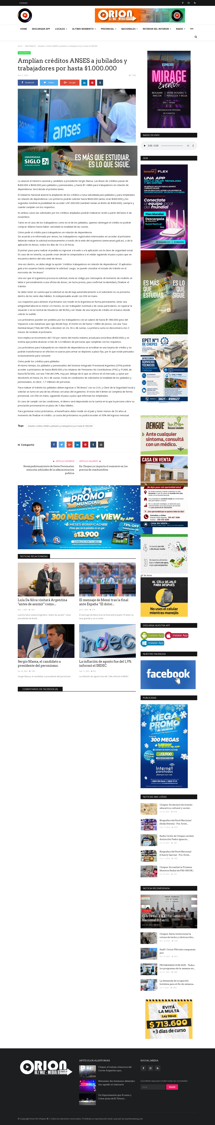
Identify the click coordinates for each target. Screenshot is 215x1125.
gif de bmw (146, 575)
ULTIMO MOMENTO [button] (83, 28)
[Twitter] (62, 445)
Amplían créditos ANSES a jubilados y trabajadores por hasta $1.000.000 (60, 426)
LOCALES (147, 911)
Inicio (20, 46)
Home (23, 28)
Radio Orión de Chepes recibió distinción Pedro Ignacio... (177, 838)
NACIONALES (30, 46)
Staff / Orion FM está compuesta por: (177, 951)
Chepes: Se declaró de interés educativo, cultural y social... (176, 806)
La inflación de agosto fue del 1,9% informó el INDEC (105, 664)
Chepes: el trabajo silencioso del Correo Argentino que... (115, 1069)
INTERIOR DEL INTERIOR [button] (156, 28)
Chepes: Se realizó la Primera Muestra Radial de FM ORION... (177, 869)
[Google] (70, 445)
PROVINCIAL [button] (108, 28)
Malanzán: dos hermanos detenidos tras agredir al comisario (116, 1083)
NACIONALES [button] (128, 28)
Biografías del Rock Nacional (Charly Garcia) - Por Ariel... (175, 853)
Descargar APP (41, 28)
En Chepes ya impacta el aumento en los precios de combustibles (103, 468)
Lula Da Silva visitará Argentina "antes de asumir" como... (42, 602)
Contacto (23, 3)
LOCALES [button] (60, 28)
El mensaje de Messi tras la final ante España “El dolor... (103, 602)
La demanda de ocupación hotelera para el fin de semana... (177, 982)
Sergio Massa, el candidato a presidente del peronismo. (39, 664)
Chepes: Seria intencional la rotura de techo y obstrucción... (177, 935)
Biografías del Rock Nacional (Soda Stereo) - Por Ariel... (175, 822)
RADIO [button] (180, 28)
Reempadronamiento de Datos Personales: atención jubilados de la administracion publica (48, 470)
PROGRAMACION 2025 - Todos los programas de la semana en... (177, 967)
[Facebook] (54, 445)
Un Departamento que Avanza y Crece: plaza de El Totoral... (114, 1097)
